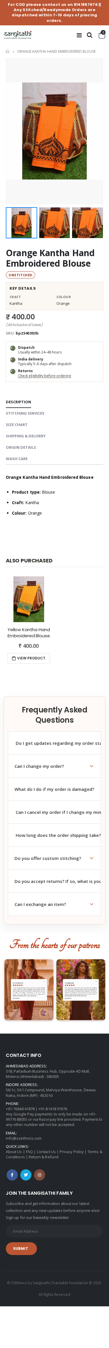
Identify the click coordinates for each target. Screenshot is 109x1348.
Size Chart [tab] (17, 424)
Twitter (26, 1175)
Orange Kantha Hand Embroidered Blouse (50, 258)
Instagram (39, 1175)
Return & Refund (43, 1156)
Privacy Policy (72, 1151)
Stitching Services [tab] (25, 413)
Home (8, 51)
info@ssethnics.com (24, 1138)
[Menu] (79, 35)
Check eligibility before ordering (44, 375)
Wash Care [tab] (17, 458)
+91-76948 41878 (20, 1108)
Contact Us (46, 1151)
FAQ (29, 1151)
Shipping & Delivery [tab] (26, 436)
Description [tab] (18, 401)
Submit (20, 1248)
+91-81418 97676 (52, 1108)
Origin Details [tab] (21, 447)
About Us (14, 1151)
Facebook (12, 1175)
